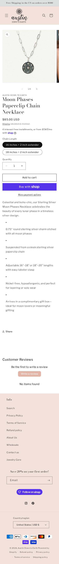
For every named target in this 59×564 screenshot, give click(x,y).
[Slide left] (22, 89)
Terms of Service (16, 422)
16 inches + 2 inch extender (22, 144)
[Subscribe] (48, 480)
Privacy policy (43, 552)
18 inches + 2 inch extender (22, 152)
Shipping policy (40, 557)
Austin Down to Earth (28, 548)
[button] (6, 15)
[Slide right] (36, 89)
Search (11, 408)
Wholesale (13, 444)
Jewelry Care (14, 459)
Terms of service (22, 557)
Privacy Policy (15, 415)
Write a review (29, 373)
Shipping (6, 124)
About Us (12, 437)
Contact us (13, 452)
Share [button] (9, 331)
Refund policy (14, 430)
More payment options (29, 194)
